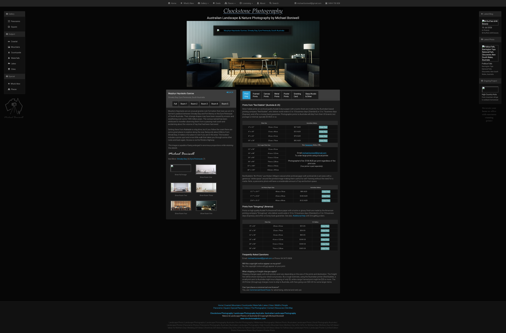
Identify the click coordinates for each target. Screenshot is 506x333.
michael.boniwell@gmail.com (308, 3)
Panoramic (15, 21)
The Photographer (258, 308)
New (189, 3)
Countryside (15, 53)
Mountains (15, 47)
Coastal (13, 41)
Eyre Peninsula (196, 159)
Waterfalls (15, 58)
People (285, 305)
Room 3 (204, 104)
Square (13, 27)
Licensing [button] (246, 3)
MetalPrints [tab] (276, 95)
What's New (15, 84)
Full (175, 104)
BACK (230, 92)
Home (173, 3)
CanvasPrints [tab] (267, 95)
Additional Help (299, 216)
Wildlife (278, 305)
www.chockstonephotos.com (253, 318)
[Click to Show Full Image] (253, 54)
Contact (270, 308)
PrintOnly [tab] (246, 95)
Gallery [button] (203, 3)
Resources (279, 308)
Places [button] (230, 3)
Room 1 (184, 104)
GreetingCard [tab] (297, 95)
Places (13, 89)
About (262, 3)
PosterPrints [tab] (286, 95)
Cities (13, 69)
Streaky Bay (182, 159)
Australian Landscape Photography (280, 313)
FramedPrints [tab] (256, 95)
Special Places (237, 308)
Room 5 (225, 104)
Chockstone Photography (221, 313)
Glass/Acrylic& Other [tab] (310, 95)
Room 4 (214, 104)
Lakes (13, 64)
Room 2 (194, 104)
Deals (218, 3)
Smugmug (309, 145)
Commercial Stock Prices (260, 290)
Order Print (323, 127)
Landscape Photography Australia (249, 313)
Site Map (289, 308)
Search (275, 3)
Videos (247, 308)
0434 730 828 (333, 3)
